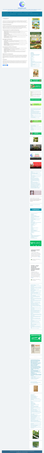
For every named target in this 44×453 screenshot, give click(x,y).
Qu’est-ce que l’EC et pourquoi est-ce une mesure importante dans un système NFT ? (36, 410)
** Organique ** (32, 224)
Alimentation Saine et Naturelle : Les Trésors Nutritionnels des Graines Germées (35, 182)
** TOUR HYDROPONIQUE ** (34, 215)
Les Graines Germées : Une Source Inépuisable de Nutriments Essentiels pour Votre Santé (36, 112)
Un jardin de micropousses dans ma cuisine (35, 310)
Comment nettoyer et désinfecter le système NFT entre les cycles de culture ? (36, 426)
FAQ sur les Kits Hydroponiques (34, 381)
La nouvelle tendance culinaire (34, 373)
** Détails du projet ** (33, 61)
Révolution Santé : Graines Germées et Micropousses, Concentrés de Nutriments (35, 178)
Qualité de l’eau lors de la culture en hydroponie (35, 401)
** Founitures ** (32, 229)
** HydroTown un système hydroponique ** (35, 216)
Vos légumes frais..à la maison (5, 12)
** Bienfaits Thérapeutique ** (34, 230)
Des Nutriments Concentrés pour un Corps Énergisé (36, 287)
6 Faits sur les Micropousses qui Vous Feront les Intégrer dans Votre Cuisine (35, 324)
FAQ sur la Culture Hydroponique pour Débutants (36, 382)
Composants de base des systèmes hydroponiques (36, 222)
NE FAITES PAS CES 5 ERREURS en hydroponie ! (35, 187)
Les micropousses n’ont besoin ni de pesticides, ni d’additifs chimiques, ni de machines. (36, 303)
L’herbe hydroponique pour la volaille (34, 186)
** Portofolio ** (32, 58)
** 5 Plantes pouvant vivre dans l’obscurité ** (35, 231)
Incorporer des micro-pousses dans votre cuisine (36, 366)
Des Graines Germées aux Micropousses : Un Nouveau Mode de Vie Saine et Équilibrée (35, 179)
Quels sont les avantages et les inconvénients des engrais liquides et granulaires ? (36, 416)
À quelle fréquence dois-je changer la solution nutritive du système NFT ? (35, 417)
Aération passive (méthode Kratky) (34, 396)
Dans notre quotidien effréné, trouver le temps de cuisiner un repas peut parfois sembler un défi (36, 367)
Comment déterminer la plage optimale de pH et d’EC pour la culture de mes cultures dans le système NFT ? (36, 412)
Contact (31, 60)
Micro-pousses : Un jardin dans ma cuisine (35, 321)
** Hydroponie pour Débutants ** (34, 213)
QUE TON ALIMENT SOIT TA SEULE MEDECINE (17, 12)
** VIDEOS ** (32, 56)
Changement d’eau (32, 402)
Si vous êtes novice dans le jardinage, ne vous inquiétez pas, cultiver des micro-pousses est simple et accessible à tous (36, 372)
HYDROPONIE (32, 52)
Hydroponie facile (22, 8)
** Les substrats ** (32, 237)
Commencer (10, 12)
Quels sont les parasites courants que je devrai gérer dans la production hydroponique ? (36, 425)
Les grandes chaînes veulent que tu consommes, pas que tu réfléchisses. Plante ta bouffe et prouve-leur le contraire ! (36, 63)
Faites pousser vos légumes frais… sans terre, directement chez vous (35, 64)
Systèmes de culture (33, 394)
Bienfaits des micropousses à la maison (6, 15)
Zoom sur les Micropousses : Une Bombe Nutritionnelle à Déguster (35, 125)
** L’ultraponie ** (32, 214)
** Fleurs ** (32, 226)
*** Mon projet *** (33, 232)
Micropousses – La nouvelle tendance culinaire (35, 302)
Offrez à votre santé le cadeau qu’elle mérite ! (35, 296)
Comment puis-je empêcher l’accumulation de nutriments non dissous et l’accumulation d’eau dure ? (36, 422)
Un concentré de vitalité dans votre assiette (27, 12)
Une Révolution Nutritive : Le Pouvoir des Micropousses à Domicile (35, 285)
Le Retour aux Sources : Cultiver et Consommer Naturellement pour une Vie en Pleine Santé (35, 183)
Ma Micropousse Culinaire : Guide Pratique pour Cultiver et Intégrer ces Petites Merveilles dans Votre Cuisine (36, 327)
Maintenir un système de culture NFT (34, 406)
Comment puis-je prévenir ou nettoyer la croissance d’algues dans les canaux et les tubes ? (36, 420)
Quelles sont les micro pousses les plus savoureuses (36, 298)
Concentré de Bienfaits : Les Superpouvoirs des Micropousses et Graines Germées (35, 173)
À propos (31, 59)
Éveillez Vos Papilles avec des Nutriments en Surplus (36, 290)
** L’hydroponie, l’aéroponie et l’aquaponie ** (35, 219)
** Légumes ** (32, 228)
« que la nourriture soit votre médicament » (35, 328)
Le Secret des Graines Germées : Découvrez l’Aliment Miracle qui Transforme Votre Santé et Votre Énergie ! (36, 108)
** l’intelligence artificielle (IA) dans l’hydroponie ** (36, 235)
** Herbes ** (32, 227)
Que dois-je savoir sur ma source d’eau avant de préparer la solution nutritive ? (35, 409)
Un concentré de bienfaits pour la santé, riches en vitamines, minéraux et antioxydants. (36, 370)
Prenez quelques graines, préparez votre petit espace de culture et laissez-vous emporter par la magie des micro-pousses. (36, 375)
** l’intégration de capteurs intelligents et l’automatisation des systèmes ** (35, 236)
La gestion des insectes (33, 403)
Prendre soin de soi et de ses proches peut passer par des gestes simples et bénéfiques (36, 292)
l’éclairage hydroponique (33, 395)
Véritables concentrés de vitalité (34, 365)
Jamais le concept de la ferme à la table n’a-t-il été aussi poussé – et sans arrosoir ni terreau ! (35, 311)
